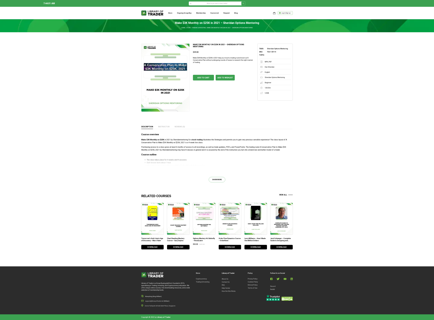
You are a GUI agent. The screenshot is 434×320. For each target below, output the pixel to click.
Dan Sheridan (269, 67)
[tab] (147, 127)
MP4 (266, 62)
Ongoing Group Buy (184, 13)
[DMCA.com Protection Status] (287, 299)
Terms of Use (252, 288)
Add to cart (203, 78)
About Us (225, 279)
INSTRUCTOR (164, 127)
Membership (201, 13)
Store (170, 13)
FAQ (223, 285)
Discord (273, 286)
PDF (270, 62)
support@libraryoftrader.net (154, 301)
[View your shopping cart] (274, 13)
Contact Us (226, 282)
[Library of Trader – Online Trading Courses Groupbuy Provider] (152, 13)
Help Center (226, 288)
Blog (236, 13)
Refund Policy (253, 285)
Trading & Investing (199, 28)
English (267, 72)
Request (226, 13)
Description (147, 127)
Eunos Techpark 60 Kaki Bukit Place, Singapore (160, 306)
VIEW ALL (283, 195)
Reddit (272, 289)
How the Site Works (229, 291)
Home (183, 28)
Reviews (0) (180, 127)
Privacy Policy (252, 279)
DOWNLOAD (152, 247)
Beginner (268, 83)
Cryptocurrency (201, 279)
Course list (214, 13)
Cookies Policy (253, 282)
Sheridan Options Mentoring (275, 77)
